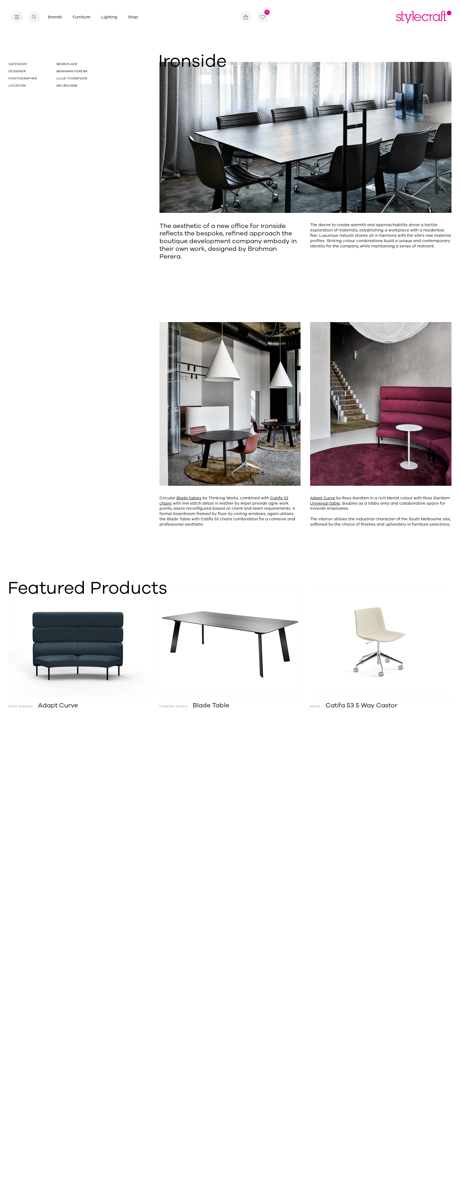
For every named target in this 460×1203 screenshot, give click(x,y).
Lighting (109, 17)
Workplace (67, 64)
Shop (133, 17)
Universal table (325, 503)
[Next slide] (429, 642)
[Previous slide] (31, 642)
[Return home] (423, 17)
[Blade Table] (230, 642)
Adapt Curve (322, 498)
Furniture (82, 17)
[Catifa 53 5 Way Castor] (380, 642)
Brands (55, 17)
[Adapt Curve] (79, 642)
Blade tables (189, 498)
